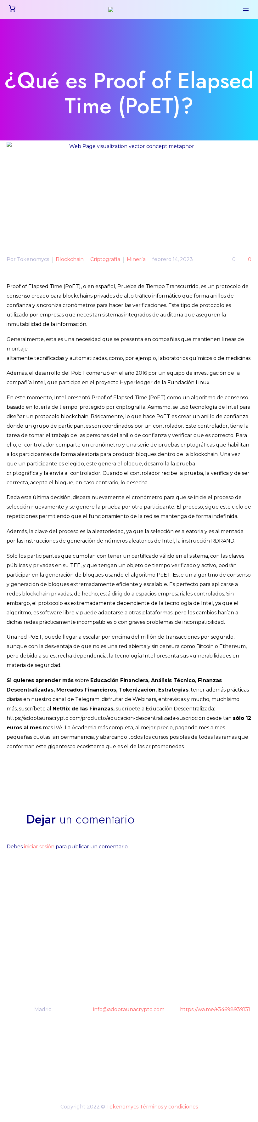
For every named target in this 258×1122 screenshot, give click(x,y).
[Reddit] (57, 772)
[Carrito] (12, 9)
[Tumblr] (39, 772)
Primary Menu (245, 10)
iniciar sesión (39, 847)
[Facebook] (10, 772)
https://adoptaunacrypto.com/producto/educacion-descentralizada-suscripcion (106, 718)
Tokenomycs (122, 1107)
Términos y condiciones (169, 1107)
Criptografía (105, 259)
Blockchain (70, 259)
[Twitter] (20, 772)
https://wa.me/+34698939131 (215, 1009)
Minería (136, 259)
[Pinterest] (29, 772)
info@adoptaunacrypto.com (129, 1009)
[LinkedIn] (48, 772)
